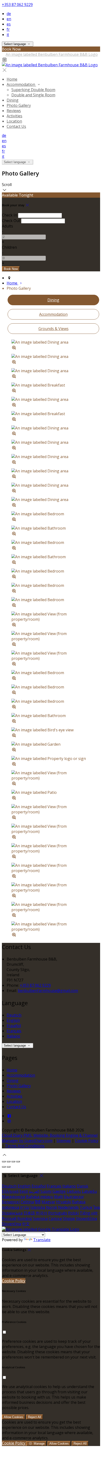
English (13, 1020)
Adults (7, 226)
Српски (55, 1218)
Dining (13, 100)
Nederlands (68, 1207)
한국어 (41, 1213)
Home (12, 79)
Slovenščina (86, 1218)
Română (24, 1218)
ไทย (96, 1207)
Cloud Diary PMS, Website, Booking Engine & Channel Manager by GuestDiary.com (49, 1138)
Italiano (13, 1036)
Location (14, 121)
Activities (14, 116)
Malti (58, 1196)
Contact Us (16, 126)
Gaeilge (59, 1191)
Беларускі (11, 1201)
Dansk (82, 1186)
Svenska (40, 1218)
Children (9, 247)
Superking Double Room (33, 89)
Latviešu (89, 1191)
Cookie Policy (86, 1140)
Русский (9, 1218)
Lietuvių (74, 1191)
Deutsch (14, 1015)
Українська (12, 1213)
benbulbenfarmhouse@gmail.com (48, 990)
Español (14, 1025)
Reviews (14, 110)
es (9, 24)
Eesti (23, 1191)
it (8, 34)
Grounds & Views (53, 328)
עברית (24, 1207)
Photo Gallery (19, 105)
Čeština (27, 1201)
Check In (9, 215)
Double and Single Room (33, 95)
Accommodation (21, 84)
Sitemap (63, 1140)
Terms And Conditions (25, 1145)
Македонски (13, 1196)
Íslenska (37, 1207)
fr (8, 29)
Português (57, 1213)
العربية (34, 1191)
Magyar (48, 1201)
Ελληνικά (10, 1191)
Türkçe (86, 1207)
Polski (73, 1213)
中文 (26, 1223)
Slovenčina (11, 1223)
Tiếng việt (88, 1213)
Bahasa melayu (39, 1196)
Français (14, 1030)
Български (73, 1196)
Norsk (51, 1207)
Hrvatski (63, 1201)
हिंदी (38, 1201)
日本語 (29, 1213)
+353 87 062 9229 (17, 4)
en (9, 18)
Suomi (45, 1191)
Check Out (11, 220)
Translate (42, 1239)
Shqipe (69, 1218)
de (9, 13)
